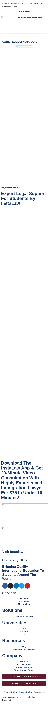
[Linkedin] (16, 586)
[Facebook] (5, 586)
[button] (24, 33)
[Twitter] (22, 586)
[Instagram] (10, 586)
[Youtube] (27, 586)
